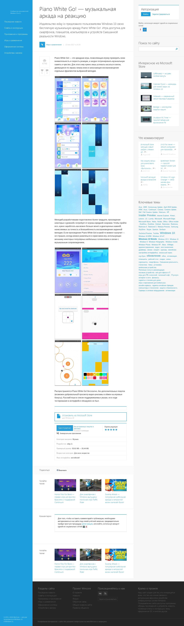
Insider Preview (147, 215)
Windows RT (156, 245)
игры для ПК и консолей (148, 275)
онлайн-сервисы (145, 285)
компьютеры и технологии (148, 288)
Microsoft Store (145, 222)
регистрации (87, 524)
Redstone (174, 224)
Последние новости (13, 21)
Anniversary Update (155, 207)
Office (165, 222)
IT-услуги (174, 275)
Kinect (172, 216)
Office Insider (173, 222)
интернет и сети (145, 278)
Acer (140, 207)
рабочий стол (153, 259)
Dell (140, 212)
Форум (75, 599)
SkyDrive (142, 229)
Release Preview (164, 227)
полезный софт (164, 275)
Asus (145, 210)
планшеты (143, 259)
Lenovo (141, 219)
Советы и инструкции (13, 28)
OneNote (151, 224)
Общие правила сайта (82, 605)
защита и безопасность (168, 288)
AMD (145, 207)
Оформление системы (14, 46)
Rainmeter (166, 224)
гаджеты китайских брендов (162, 285)
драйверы (142, 250)
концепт (156, 250)
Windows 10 (167, 233)
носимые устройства (146, 272)
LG (146, 219)
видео (157, 247)
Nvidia (159, 222)
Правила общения (81, 608)
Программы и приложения (49, 599)
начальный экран (165, 253)
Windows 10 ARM (145, 236)
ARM (140, 210)
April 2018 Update (170, 207)
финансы (155, 278)
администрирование (146, 247)
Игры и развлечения (13, 40)
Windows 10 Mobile (148, 239)
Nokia (154, 222)
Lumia (151, 219)
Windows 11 (174, 239)
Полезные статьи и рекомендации (151, 270)
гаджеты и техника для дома (150, 280)
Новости (76, 595)
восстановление (167, 247)
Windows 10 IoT (158, 236)
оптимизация (172, 256)
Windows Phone (144, 245)
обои (164, 256)
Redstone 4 (143, 227)
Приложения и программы (16, 34)
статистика (143, 265)
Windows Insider (171, 242)
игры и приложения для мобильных (152, 283)
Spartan (155, 229)
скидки (162, 259)
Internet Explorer (163, 216)
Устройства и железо (13, 53)
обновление (154, 255)
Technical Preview (145, 233)
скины (168, 259)
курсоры (164, 250)
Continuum (152, 210)
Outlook (158, 224)
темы (150, 265)
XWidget (170, 245)
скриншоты (143, 262)
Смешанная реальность (169, 262)
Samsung (174, 227)
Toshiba (156, 233)
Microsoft (158, 219)
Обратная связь (79, 602)
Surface (162, 229)
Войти (145, 14)
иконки (149, 250)
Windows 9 (144, 242)
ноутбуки (142, 256)
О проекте (77, 592)
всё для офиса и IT (163, 272)
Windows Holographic (156, 242)
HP (168, 212)
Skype (149, 229)
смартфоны (154, 262)
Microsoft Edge (169, 219)
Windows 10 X (163, 239)
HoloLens (162, 212)
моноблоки (172, 250)
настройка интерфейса (148, 253)
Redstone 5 (152, 227)
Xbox (164, 245)
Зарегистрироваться (161, 14)
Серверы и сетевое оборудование (151, 290)
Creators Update (170, 210)
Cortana (160, 210)
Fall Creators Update (150, 212)
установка (157, 265)
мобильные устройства (147, 267)
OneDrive (143, 224)
